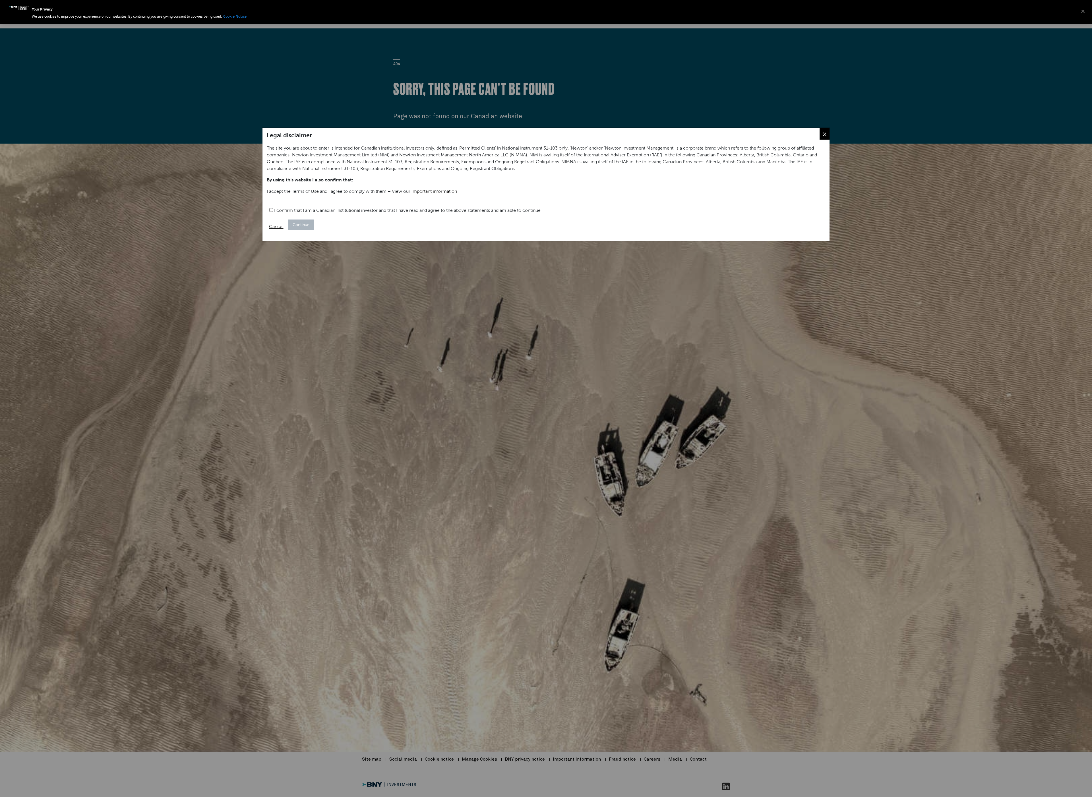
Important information (434, 191)
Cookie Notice (235, 16)
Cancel (276, 226)
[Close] (1083, 11)
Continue (301, 224)
